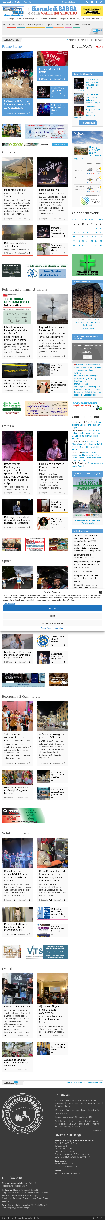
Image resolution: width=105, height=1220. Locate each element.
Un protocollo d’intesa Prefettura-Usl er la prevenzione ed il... (15, 927)
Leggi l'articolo (80, 381)
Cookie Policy (46, 628)
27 (87, 245)
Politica (21, 24)
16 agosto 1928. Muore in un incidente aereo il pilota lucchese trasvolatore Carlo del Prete (87, 445)
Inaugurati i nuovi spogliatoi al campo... (58, 385)
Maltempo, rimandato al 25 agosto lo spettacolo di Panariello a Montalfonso (17, 520)
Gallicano (53, 18)
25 (79, 245)
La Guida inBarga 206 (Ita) (87, 520)
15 (96, 236)
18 (79, 241)
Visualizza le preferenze (52, 623)
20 (87, 241)
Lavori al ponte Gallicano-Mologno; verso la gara (87, 425)
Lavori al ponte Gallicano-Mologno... (58, 367)
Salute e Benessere (16, 833)
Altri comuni (97, 18)
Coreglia (43, 18)
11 (79, 236)
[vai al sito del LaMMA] (90, 200)
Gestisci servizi (9, 603)
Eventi (76, 24)
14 (92, 236)
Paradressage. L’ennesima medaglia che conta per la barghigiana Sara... (17, 655)
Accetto (87, 356)
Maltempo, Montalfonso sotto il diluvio (16, 244)
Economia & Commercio (21, 697)
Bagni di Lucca (83, 18)
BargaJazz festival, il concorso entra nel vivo (52, 191)
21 (92, 241)
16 (101, 236)
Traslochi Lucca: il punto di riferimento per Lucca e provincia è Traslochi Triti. (85, 538)
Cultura (8, 426)
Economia (58, 24)
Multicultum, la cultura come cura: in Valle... (58, 911)
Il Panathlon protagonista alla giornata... (57, 656)
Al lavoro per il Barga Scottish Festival (58, 1047)
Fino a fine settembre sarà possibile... (58, 504)
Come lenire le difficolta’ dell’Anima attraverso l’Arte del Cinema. (15, 876)
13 (87, 236)
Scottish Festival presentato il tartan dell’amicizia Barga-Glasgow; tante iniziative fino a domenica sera (87, 456)
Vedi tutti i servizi (87, 122)
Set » (100, 219)
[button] (101, 592)
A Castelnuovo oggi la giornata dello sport (51, 736)
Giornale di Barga (14, 1218)
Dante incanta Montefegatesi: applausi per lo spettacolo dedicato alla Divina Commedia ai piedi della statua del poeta (16, 473)
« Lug (74, 219)
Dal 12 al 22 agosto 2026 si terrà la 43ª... (58, 775)
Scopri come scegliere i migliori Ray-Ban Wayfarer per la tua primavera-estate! (87, 564)
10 (74, 236)
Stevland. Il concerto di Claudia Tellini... (58, 230)
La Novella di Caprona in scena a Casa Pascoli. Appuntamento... (17, 104)
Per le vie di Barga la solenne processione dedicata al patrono (87, 112)
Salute (68, 24)
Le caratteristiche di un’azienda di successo (84, 556)
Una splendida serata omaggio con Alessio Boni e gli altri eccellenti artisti (87, 85)
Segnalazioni (8, 2)
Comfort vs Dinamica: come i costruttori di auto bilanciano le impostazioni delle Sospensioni (87, 548)
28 (92, 245)
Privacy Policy (57, 628)
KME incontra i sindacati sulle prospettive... (58, 792)
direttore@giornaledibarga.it (15, 1185)
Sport (49, 24)
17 (74, 241)
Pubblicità (27, 2)
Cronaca (11, 24)
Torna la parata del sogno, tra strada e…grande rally (86, 377)
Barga (11, 18)
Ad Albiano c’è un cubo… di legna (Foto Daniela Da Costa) (87, 322)
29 (96, 245)
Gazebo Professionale (83, 571)
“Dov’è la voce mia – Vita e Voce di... (57, 521)
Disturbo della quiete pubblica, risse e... (58, 107)
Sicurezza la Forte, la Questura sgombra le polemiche (74, 1082)
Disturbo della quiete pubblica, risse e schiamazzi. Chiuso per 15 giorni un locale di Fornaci (87, 434)
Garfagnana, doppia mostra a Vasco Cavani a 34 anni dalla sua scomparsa (87, 367)
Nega (52, 615)
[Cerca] (87, 1)
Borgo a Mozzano (67, 18)
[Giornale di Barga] (52, 10)
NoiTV (97, 31)
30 (101, 245)
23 (101, 241)
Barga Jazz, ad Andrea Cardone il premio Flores (51, 467)
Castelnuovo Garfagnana (27, 18)
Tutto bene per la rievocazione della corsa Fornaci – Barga (93, 98)
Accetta (52, 608)
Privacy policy (27, 1218)
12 (83, 236)
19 (83, 241)
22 (96, 241)
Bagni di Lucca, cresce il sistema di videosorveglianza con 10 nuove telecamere (52, 332)
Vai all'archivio (87, 328)
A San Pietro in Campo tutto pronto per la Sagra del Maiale (16, 1062)
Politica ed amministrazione (24, 290)
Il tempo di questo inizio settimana (95, 151)
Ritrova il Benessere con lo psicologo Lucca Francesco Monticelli (86, 588)
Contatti (18, 2)
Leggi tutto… (79, 158)
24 (74, 245)
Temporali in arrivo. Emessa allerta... (58, 247)
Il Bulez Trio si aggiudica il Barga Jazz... (57, 90)
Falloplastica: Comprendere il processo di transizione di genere (86, 578)
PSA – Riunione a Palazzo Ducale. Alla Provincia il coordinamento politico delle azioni (15, 334)
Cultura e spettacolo (35, 24)
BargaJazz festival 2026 (17, 1006)
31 (74, 249)
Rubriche (86, 24)
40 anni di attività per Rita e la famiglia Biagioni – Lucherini (17, 790)
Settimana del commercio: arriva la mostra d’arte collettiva (17, 737)
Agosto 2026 (87, 219)
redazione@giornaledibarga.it (67, 1173)
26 (83, 245)
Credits (36, 1218)
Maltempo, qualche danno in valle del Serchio (15, 193)
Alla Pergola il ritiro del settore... (57, 639)
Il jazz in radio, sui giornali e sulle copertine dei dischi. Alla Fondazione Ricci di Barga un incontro (52, 1014)
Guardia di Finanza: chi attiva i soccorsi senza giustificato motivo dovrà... (17, 383)
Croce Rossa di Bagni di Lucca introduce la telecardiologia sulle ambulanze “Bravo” (52, 876)
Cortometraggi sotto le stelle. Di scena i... (58, 928)
